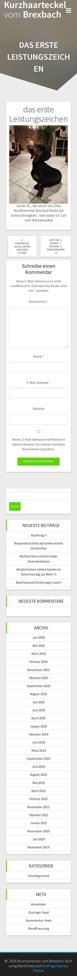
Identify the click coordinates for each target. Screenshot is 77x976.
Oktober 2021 (38, 815)
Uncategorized (38, 876)
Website (38, 409)
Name (38, 356)
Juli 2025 (38, 702)
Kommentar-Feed (38, 920)
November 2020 (38, 831)
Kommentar (38, 301)
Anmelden (38, 904)
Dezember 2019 (38, 847)
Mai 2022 (38, 783)
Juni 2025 (38, 710)
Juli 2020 (38, 839)
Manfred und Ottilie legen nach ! (38, 582)
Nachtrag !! (38, 535)
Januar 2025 (38, 726)
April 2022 (38, 791)
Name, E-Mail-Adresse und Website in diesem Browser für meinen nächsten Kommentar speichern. (38, 444)
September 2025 (38, 686)
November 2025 (38, 670)
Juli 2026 (38, 637)
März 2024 (38, 750)
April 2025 (38, 718)
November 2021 (38, 807)
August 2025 (38, 694)
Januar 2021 (38, 823)
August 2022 (38, 774)
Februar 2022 (38, 799)
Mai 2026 (38, 646)
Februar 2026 (38, 662)
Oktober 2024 (38, 734)
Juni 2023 (38, 766)
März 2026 (38, 654)
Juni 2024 (38, 742)
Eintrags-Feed (39, 912)
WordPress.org (38, 928)
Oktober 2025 (38, 678)
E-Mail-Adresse (38, 382)
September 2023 (38, 758)
